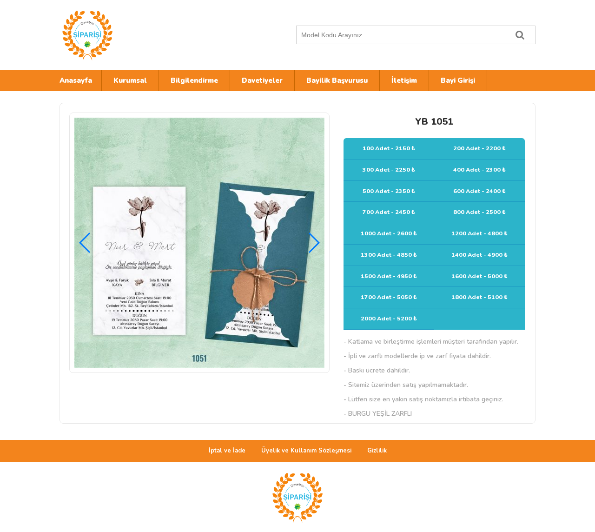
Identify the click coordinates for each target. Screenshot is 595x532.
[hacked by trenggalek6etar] (141, 35)
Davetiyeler (262, 80)
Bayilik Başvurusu (337, 80)
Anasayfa (76, 80)
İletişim (404, 80)
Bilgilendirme (194, 80)
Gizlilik (377, 450)
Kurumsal (130, 80)
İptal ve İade (227, 450)
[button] (313, 243)
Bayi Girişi (458, 80)
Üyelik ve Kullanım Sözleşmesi (306, 450)
